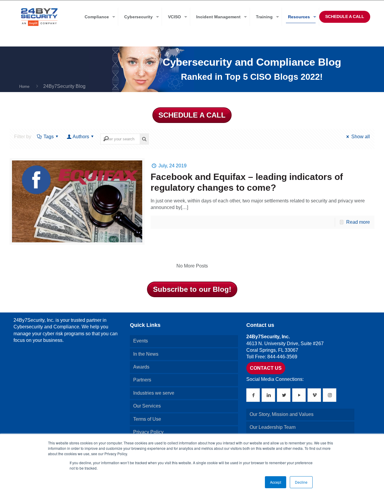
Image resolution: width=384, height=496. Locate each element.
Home (24, 86)
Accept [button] (275, 482)
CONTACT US (266, 368)
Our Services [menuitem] (147, 405)
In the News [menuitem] (145, 354)
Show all (360, 136)
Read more (358, 222)
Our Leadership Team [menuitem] (273, 427)
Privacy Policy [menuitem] (148, 432)
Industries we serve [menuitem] (153, 393)
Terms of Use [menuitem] (147, 419)
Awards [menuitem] (141, 366)
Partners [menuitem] (142, 379)
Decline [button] (301, 482)
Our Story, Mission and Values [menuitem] (282, 414)
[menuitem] (98, 16)
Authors (81, 136)
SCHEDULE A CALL (344, 16)
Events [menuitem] (140, 340)
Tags (49, 136)
